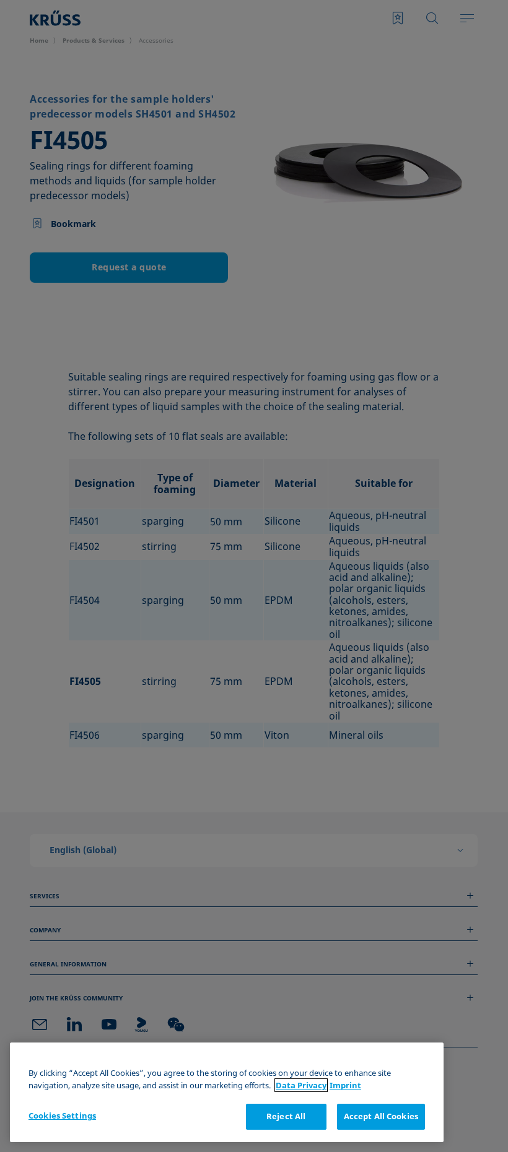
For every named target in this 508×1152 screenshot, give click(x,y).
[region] (227, 1092)
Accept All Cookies (381, 1116)
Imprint (345, 1085)
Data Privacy (301, 1085)
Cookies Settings (62, 1115)
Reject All (285, 1116)
